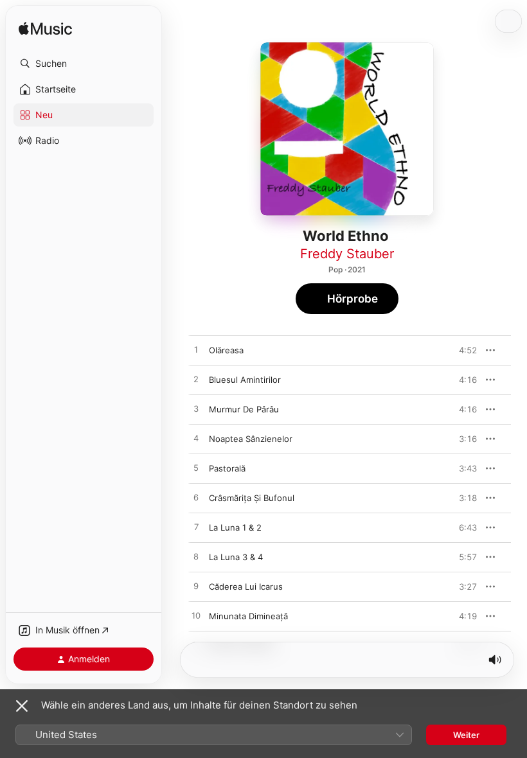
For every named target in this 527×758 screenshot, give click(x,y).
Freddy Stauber (347, 253)
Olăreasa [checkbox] (226, 350)
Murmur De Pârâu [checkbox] (244, 409)
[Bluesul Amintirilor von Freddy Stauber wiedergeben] (196, 379)
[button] (83, 64)
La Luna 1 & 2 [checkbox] (235, 527)
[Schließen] (22, 706)
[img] (45, 29)
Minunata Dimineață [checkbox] (248, 616)
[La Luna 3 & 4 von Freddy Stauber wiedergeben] (196, 557)
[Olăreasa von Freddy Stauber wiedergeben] (196, 350)
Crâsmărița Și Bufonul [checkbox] (251, 498)
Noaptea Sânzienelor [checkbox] (250, 439)
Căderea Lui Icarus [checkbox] (246, 586)
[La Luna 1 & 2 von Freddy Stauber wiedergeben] (196, 527)
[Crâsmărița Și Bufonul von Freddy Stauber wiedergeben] (196, 498)
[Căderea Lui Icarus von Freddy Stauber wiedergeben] (196, 586)
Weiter (466, 735)
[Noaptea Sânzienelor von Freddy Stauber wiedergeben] (196, 439)
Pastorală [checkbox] (227, 468)
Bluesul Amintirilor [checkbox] (245, 380)
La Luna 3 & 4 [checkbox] (236, 557)
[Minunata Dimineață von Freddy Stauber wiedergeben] (196, 616)
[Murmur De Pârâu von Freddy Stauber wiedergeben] (196, 409)
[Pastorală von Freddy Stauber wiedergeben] (196, 468)
